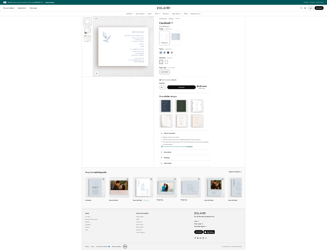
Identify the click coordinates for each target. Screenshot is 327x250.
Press (86, 229)
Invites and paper (163, 18)
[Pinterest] (198, 238)
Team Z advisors (140, 232)
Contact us (139, 229)
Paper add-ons (176, 13)
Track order (139, 222)
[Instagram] (203, 238)
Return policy (139, 227)
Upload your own (195, 13)
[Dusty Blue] (160, 52)
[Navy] (168, 52)
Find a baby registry (199, 226)
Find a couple (33, 8)
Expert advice (21, 8)
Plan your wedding (8, 8)
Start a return (139, 224)
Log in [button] (310, 8)
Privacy (87, 246)
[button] (96, 73)
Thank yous (165, 13)
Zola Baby (306, 2)
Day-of (157, 13)
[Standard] (161, 62)
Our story (87, 216)
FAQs (137, 219)
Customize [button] (181, 87)
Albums (186, 13)
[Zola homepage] (163, 8)
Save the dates (140, 13)
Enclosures (171, 18)
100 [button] (162, 87)
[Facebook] (195, 238)
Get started (199, 232)
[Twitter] (200, 238)
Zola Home (312, 2)
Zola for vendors (320, 2)
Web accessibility (116, 246)
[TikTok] (206, 238)
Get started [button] (319, 8)
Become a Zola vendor (91, 219)
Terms (42, 2)
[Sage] (164, 52)
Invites (149, 13)
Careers (87, 227)
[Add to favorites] (172, 23)
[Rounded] (166, 62)
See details (190, 146)
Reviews (87, 222)
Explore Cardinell (234, 172)
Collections (129, 13)
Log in (196, 221)
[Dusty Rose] (171, 52)
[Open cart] (305, 8)
